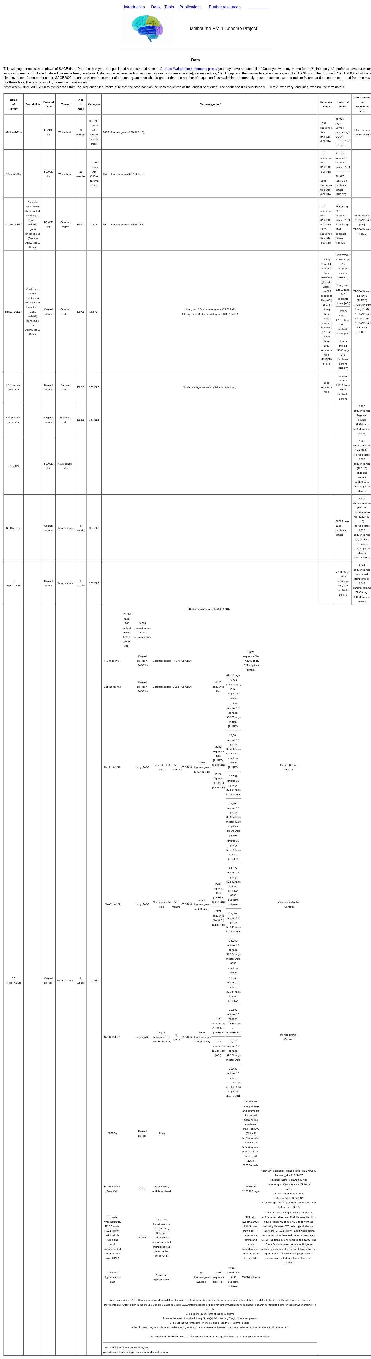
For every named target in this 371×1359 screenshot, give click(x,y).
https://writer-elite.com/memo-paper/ (191, 69)
